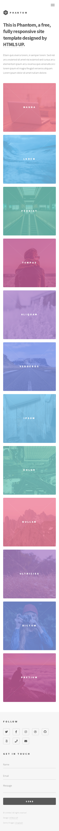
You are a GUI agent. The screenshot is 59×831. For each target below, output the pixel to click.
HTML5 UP (13, 44)
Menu (53, 5)
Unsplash (19, 822)
